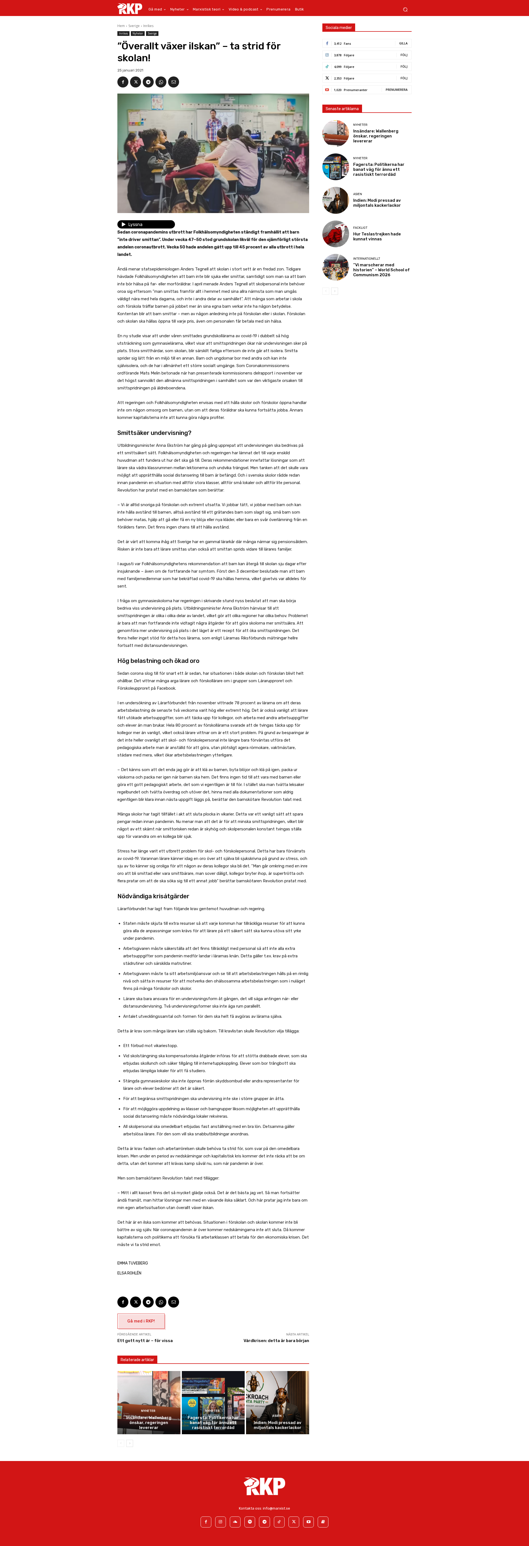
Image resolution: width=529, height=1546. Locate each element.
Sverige (134, 25)
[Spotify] (249, 1521)
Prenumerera (396, 89)
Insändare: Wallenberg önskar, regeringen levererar (148, 1422)
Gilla (403, 43)
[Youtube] (308, 1521)
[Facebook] (122, 81)
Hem (121, 25)
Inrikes (148, 25)
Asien (277, 1415)
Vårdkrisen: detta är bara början (276, 1340)
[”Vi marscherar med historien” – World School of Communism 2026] (335, 267)
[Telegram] (148, 81)
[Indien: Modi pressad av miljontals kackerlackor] (277, 1402)
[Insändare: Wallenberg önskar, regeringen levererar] (148, 1402)
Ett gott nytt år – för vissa (145, 1340)
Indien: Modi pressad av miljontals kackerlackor (277, 1425)
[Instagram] (220, 1521)
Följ (404, 55)
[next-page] (129, 1443)
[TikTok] (279, 1521)
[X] (135, 81)
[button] (405, 9)
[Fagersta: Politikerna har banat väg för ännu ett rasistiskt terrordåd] (213, 1402)
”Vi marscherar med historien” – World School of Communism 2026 (381, 269)
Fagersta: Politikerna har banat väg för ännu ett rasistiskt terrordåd (213, 1422)
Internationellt (366, 258)
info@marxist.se (276, 1508)
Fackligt (360, 227)
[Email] (173, 81)
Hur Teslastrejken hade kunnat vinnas (377, 236)
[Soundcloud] (235, 1521)
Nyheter (138, 33)
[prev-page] (120, 1443)
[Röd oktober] (323, 1521)
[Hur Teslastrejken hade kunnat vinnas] (335, 234)
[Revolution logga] (129, 8)
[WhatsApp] (160, 81)
